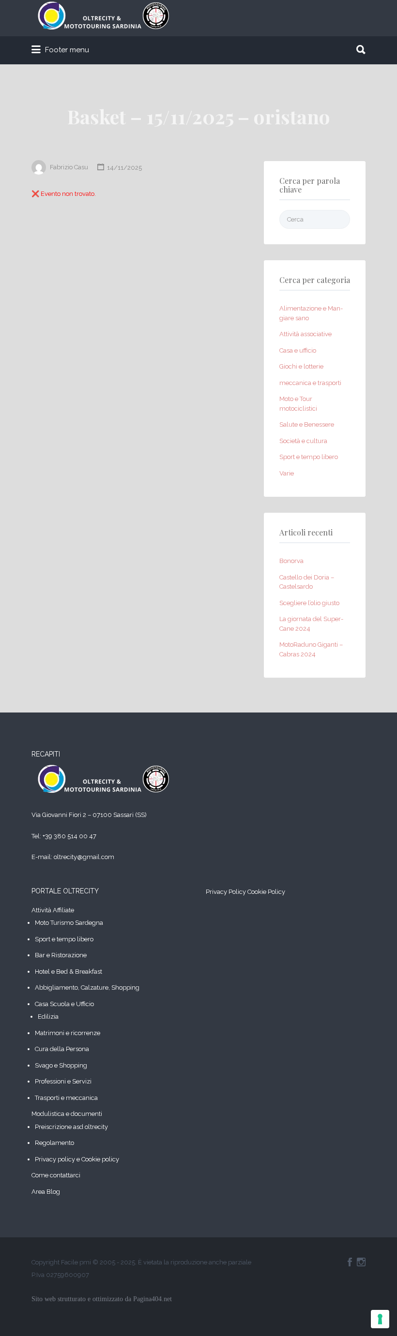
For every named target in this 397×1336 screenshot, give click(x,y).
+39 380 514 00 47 (69, 836)
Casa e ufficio (297, 350)
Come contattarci (55, 1175)
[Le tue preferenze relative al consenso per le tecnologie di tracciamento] (380, 1319)
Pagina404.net (152, 1299)
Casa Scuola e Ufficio (64, 1004)
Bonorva (291, 560)
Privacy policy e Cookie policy (77, 1159)
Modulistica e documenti (66, 1113)
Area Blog (45, 1191)
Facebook (350, 1262)
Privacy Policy (226, 891)
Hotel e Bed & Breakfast (68, 971)
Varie (286, 473)
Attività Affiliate (52, 910)
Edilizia (48, 1016)
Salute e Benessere (306, 424)
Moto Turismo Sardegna (69, 922)
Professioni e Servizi (63, 1081)
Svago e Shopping (61, 1065)
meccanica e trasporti (310, 382)
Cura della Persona (62, 1049)
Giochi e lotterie (301, 366)
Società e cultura (303, 441)
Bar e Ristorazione (61, 955)
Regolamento (54, 1142)
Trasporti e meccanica (66, 1097)
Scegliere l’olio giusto (309, 603)
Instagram (361, 1262)
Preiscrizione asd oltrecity (71, 1126)
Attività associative (305, 334)
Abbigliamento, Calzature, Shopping (87, 987)
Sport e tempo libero (308, 456)
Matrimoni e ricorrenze (67, 1033)
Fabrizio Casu (69, 167)
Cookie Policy (266, 891)
